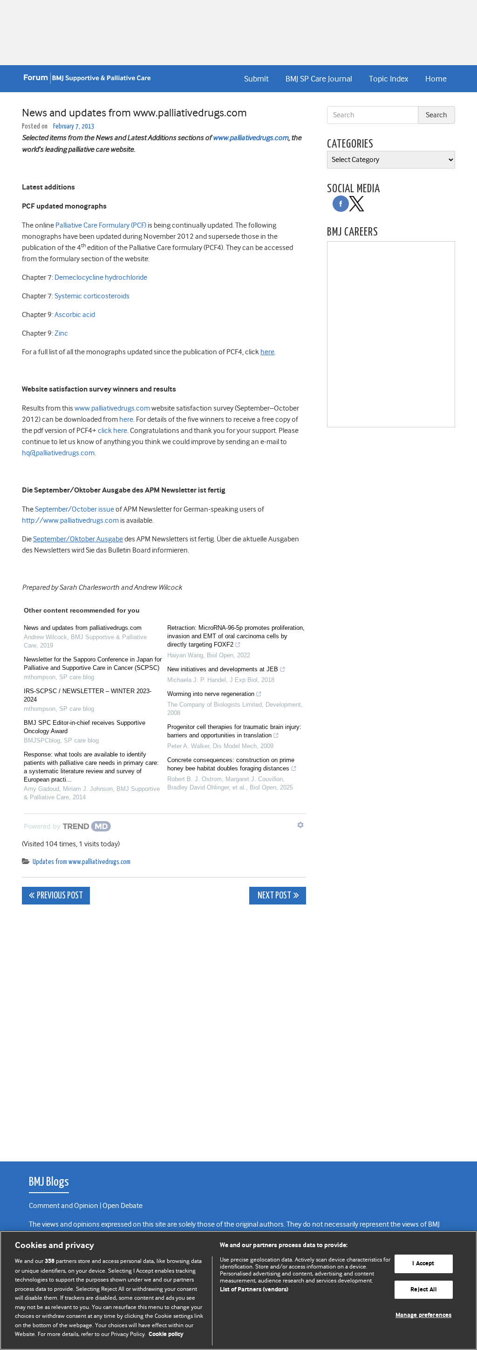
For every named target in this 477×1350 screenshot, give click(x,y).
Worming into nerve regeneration (210, 693)
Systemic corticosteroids (92, 296)
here (125, 419)
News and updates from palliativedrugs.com (83, 627)
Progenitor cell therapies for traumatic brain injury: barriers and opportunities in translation (234, 731)
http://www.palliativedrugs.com (70, 520)
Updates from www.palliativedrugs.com (81, 861)
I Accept (423, 1263)
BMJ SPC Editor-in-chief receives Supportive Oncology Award (84, 727)
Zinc (61, 333)
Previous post (60, 895)
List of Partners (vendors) (254, 1289)
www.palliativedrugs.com (250, 138)
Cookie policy (166, 1334)
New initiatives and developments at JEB (222, 669)
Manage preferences (423, 1315)
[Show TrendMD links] (300, 825)
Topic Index (388, 78)
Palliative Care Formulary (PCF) (100, 225)
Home (436, 78)
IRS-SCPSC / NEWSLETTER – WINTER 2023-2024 (87, 695)
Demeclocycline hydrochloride (101, 277)
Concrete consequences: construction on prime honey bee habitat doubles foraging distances (230, 764)
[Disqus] (164, 1027)
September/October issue (74, 509)
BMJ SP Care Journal (319, 78)
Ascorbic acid (75, 314)
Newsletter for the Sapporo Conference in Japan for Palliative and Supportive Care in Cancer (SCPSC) (93, 663)
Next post (273, 895)
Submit (256, 78)
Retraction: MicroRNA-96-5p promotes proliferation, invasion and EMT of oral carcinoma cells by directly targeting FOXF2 (236, 636)
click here (112, 430)
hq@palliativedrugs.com (58, 453)
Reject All (423, 1289)
